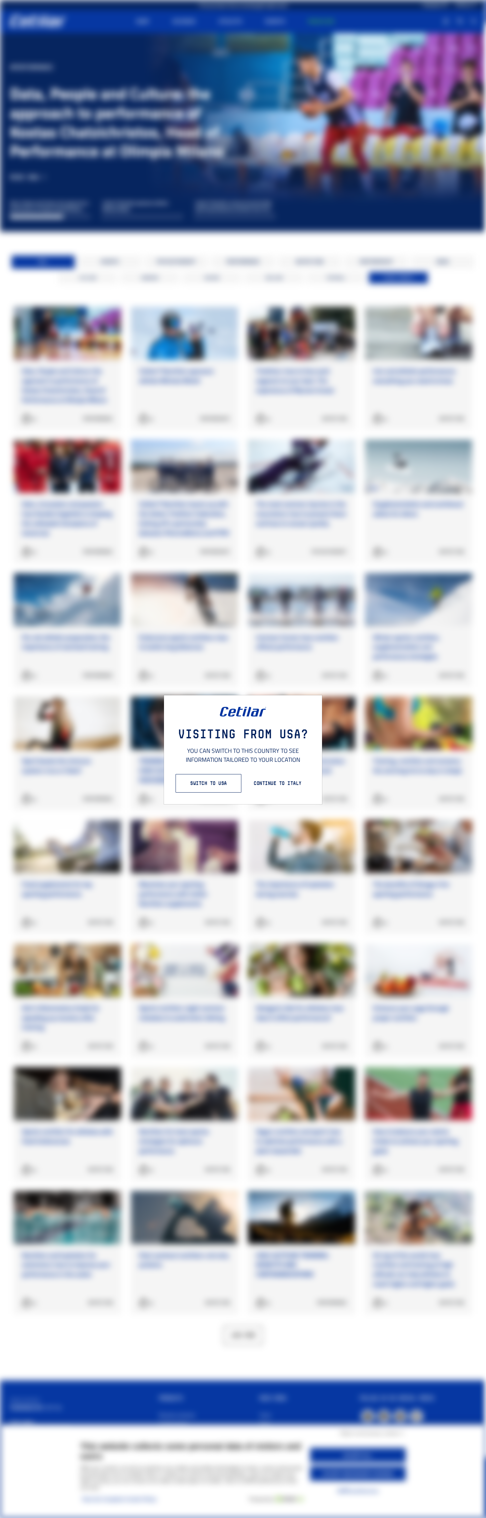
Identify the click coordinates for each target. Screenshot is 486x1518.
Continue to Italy (278, 783)
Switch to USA (208, 783)
